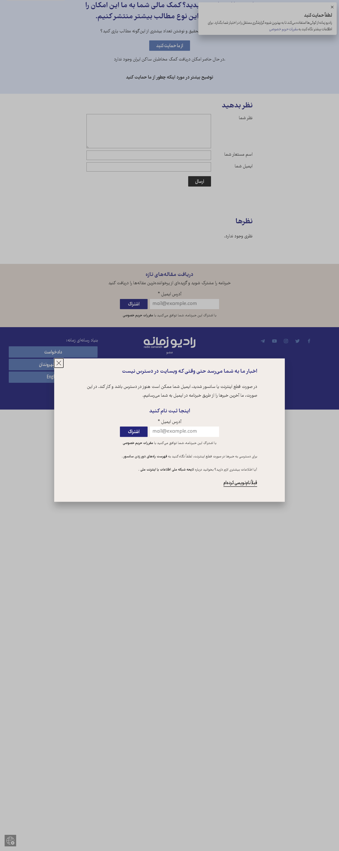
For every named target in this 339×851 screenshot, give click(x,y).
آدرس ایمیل (169, 422)
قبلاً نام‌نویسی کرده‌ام (240, 483)
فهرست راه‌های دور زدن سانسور (145, 456)
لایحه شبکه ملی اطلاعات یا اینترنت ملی (166, 470)
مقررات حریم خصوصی (138, 443)
